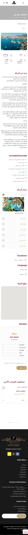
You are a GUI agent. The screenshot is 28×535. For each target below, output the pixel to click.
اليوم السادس (22, 240)
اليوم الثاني (23, 218)
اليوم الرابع (23, 229)
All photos (19, 47)
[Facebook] (17, 454)
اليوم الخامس (22, 235)
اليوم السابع (23, 246)
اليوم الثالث (23, 224)
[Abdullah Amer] (3, 388)
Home (24, 17)
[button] (7, 3)
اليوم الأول (23, 194)
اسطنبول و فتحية (21, 391)
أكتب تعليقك (22, 368)
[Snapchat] (9, 454)
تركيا (22, 17)
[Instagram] (13, 454)
